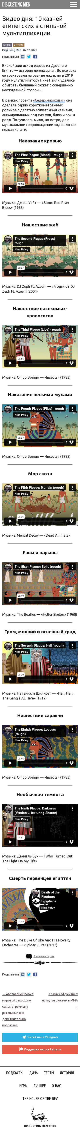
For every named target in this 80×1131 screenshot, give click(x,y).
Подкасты (14, 1073)
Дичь (33, 1073)
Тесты (49, 1073)
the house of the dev (40, 1098)
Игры (23, 1085)
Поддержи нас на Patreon (42, 1049)
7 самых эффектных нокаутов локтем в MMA (60, 1000)
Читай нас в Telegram (42, 1037)
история (18, 45)
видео (7, 45)
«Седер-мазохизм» (49, 100)
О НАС (56, 1085)
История (67, 1073)
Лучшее (40, 1085)
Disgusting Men (11, 50)
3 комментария (44, 956)
